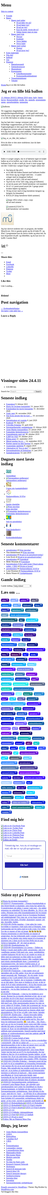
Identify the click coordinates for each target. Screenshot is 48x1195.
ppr (16, 733)
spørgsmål (15, 757)
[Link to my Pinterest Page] (12, 835)
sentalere (32, 748)
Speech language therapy (16, 1173)
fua (26, 654)
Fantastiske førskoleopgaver (17, 432)
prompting (38, 738)
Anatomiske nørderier (15, 446)
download (32, 619)
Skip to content (7, 11)
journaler (6, 684)
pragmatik (26, 733)
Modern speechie (13, 1157)
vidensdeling (38, 802)
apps (30, 97)
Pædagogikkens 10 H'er (15, 496)
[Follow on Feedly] (9, 840)
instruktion (7, 678)
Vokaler (14, 80)
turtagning (24, 102)
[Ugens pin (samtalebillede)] (8, 486)
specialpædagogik (29, 752)
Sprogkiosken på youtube (16, 420)
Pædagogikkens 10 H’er (29, 569)
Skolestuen (10, 1166)
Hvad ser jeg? (22, 27)
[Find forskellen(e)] (8, 527)
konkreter (6, 688)
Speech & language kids (16, 1169)
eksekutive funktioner (12, 629)
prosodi (19, 743)
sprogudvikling (9, 772)
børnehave (17, 610)
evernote (6, 634)
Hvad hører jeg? (22, 25)
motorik (31, 100)
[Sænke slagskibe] (8, 502)
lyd (17, 708)
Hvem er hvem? (26, 566)
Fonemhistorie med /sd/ (15, 434)
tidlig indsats (8, 787)
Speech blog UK (13, 1171)
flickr (22, 644)
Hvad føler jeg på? (23, 23)
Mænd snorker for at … (15, 441)
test (29, 782)
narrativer (34, 713)
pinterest (24, 728)
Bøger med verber (18, 46)
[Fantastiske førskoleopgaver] (18, 511)
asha (35, 600)
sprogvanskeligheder (29, 772)
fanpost (15, 639)
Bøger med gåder (18, 20)
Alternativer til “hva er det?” (17, 448)
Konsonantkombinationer (26, 76)
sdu (22, 748)
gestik (21, 100)
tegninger (19, 782)
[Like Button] (2, 252)
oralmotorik (7, 723)
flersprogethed (12, 100)
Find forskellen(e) (13, 529)
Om (7, 60)
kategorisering (21, 684)
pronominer (7, 743)
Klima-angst (11, 439)
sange (3, 102)
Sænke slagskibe (13, 504)
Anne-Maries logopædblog (17, 430)
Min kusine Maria (13, 1155)
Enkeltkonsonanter (23, 74)
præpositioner (8, 738)
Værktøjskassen (25, 573)
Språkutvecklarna (13, 1176)
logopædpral (34, 703)
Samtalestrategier (13, 453)
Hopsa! (19, 48)
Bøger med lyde (17, 34)
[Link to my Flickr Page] (11, 830)
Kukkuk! (20, 39)
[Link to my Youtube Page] (12, 837)
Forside (9, 16)
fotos (5, 654)
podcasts (6, 733)
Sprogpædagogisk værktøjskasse (19, 427)
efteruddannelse (33, 624)
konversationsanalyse (23, 688)
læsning (39, 693)
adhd (5, 600)
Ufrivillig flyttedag (13, 425)
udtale (19, 797)
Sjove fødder (21, 41)
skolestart (6, 752)
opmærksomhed (34, 718)
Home (3, 85)
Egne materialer (12, 53)
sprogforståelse (13, 102)
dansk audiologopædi (20, 614)
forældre (6, 649)
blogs (38, 605)
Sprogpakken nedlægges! (16, 480)
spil (4, 757)
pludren (36, 728)
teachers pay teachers (34, 777)
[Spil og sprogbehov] (8, 519)
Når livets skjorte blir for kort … (19, 416)
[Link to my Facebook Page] (13, 826)
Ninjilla (9, 1159)
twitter (30, 792)
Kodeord (9, 423)
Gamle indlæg (6, 586)
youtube (6, 812)
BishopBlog (11, 1136)
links (21, 698)
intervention (22, 678)
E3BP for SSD (12, 436)
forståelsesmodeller (36, 649)
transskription (34, 787)
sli (15, 752)
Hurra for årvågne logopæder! (18, 406)
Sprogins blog (11, 1178)
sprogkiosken (11, 550)
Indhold (9, 57)
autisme (6, 605)
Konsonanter (16, 71)
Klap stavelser (12, 509)
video (5, 807)
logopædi (33, 698)
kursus (28, 693)
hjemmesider (18, 664)
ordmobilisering (36, 723)
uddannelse (7, 797)
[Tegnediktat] (8, 473)
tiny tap (21, 787)
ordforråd (21, 723)
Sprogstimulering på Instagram (18, 450)
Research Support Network (17, 1164)
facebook (30, 634)
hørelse (31, 664)
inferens (20, 674)
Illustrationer (16, 69)
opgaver (20, 718)
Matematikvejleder (13, 1153)
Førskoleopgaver (18, 67)
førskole (16, 654)
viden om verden (21, 802)
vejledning (31, 797)
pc (15, 728)
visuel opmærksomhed (22, 807)
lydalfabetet (29, 708)
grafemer (21, 659)
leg (26, 100)
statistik (6, 777)
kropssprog (7, 693)
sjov (42, 748)
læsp (4, 698)
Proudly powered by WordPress (14, 1187)
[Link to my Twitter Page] (12, 828)
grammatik (35, 659)
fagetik (5, 639)
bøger (40, 97)
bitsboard (27, 605)
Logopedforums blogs (15, 1150)
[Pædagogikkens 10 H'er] (8, 494)
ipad (35, 678)
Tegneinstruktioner (18, 78)
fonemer (32, 644)
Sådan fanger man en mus (26, 32)
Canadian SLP (12, 1139)
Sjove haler (20, 43)
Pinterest (9, 62)
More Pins (27, 1119)
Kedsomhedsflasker (10, 308)
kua (19, 693)
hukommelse (8, 669)
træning (6, 792)
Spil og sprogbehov (14, 521)
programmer (40, 100)
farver (3, 100)
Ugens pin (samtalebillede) (17, 488)
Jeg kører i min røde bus (12, 311)
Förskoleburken (12, 1146)
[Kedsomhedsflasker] (8, 535)
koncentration (37, 684)
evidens (18, 634)
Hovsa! (19, 36)
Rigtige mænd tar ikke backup (18, 443)
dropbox (6, 624)
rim (36, 743)
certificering (31, 610)
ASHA (9, 1134)
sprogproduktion (10, 767)
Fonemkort (10, 404)
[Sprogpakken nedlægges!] (17, 478)
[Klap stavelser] (13, 507)
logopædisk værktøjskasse (13, 703)
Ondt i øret (10, 413)
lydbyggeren (8, 713)
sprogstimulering (29, 767)
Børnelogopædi (17, 64)
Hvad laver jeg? (22, 50)
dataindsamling (9, 619)
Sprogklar (10, 1180)
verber (5, 802)
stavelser (17, 777)
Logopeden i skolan (14, 1148)
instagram (31, 674)
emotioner (30, 629)
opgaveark (7, 718)
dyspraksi (18, 624)
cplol (4, 614)
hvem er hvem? (25, 669)
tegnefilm (6, 782)
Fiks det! (9, 55)
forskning (19, 649)
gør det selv (8, 659)
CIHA (8, 1141)
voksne (40, 807)
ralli (29, 743)
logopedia (7, 708)
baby (35, 97)
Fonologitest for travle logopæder (19, 409)
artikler (25, 600)
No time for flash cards (15, 1162)
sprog (27, 757)
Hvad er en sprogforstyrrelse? (31, 555)
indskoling (7, 674)
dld (22, 619)
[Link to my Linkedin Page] (12, 833)
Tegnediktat (11, 476)
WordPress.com (7, 1189)
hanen (5, 664)
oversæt (6, 728)
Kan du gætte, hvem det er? (27, 30)
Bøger (8, 18)
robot (5, 748)
